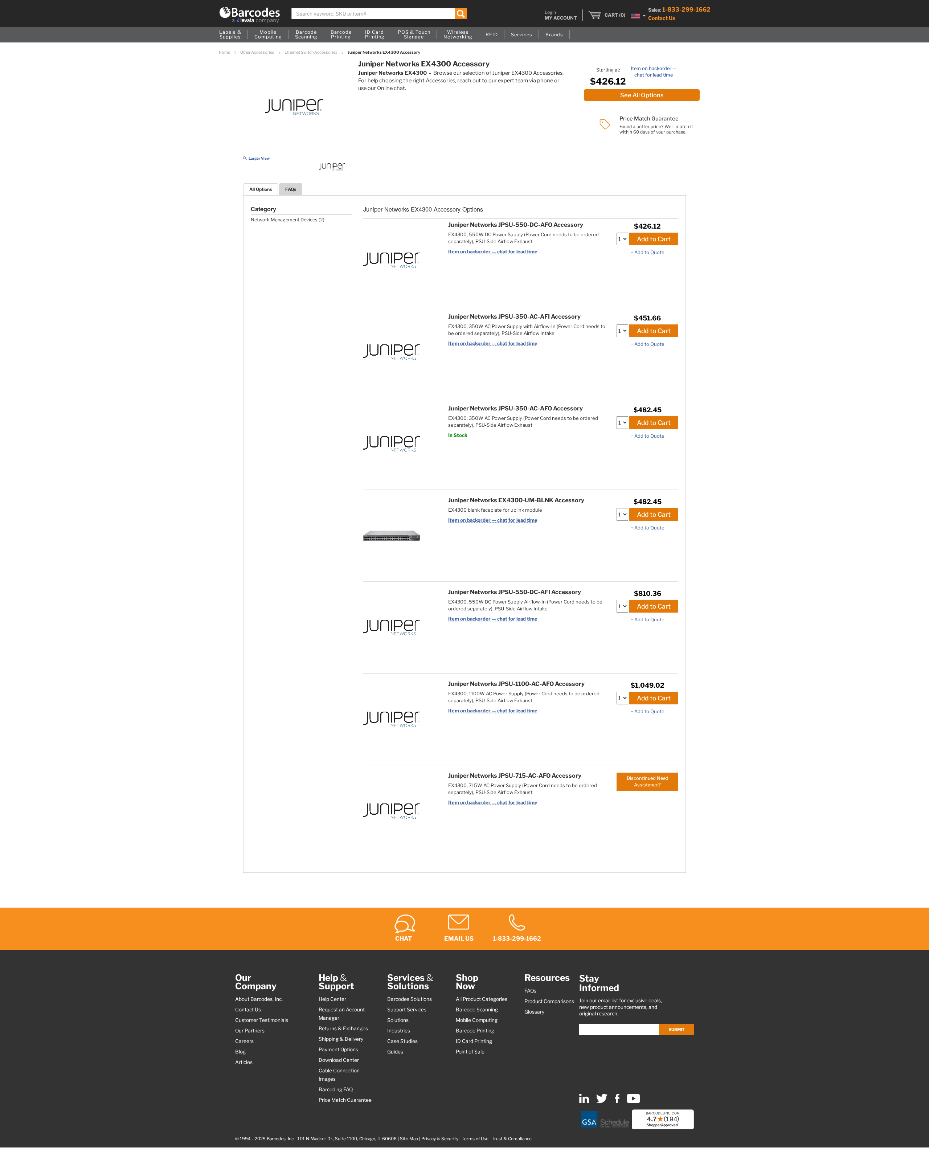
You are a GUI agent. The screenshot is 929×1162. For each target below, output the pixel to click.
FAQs (290, 189)
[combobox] (379, 13)
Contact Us (661, 18)
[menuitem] (230, 35)
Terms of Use (475, 1138)
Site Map (409, 1138)
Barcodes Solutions (409, 999)
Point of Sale (470, 1052)
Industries (398, 1031)
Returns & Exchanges (343, 1028)
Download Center (339, 1060)
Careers (244, 1041)
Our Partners (250, 1031)
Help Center (332, 999)
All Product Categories (481, 999)
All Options (260, 189)
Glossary (534, 1012)
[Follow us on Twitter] (601, 1101)
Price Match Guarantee (345, 1100)
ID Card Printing (474, 1041)
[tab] (260, 189)
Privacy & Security (439, 1138)
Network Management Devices (284, 219)
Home (225, 52)
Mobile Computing (477, 1020)
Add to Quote (649, 252)
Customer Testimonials (261, 1020)
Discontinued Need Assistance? (647, 781)
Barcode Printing (475, 1031)
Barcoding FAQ (336, 1089)
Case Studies (402, 1041)
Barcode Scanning (477, 1009)
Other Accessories (257, 52)
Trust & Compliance (512, 1138)
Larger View (259, 158)
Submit (676, 1029)
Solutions (398, 1020)
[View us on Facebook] (617, 1101)
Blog (240, 1052)
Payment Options (338, 1049)
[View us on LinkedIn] (584, 1101)
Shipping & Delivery (341, 1039)
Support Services (406, 1009)
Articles (244, 1062)
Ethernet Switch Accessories (311, 52)
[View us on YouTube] (633, 1101)
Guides (395, 1052)
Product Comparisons (549, 1001)
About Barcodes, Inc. (259, 999)
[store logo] (250, 15)
